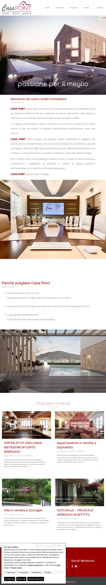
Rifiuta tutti (21, 579)
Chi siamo (73, 8)
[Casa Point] (16, 7)
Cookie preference (35, 565)
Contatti (99, 8)
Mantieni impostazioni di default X (50, 545)
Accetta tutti (9, 579)
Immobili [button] (59, 8)
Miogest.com (70, 582)
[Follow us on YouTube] (76, 566)
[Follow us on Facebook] (72, 566)
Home (47, 8)
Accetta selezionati (35, 579)
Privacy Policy (16, 568)
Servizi (86, 8)
